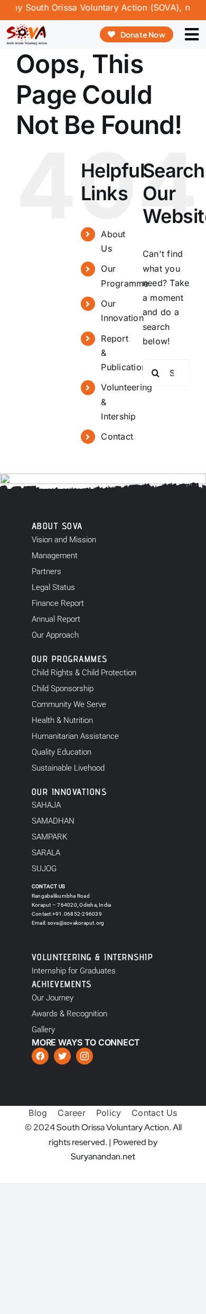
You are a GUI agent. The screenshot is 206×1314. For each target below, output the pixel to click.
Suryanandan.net (103, 1156)
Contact (117, 436)
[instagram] (84, 1056)
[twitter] (62, 1056)
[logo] (26, 28)
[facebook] (40, 1056)
